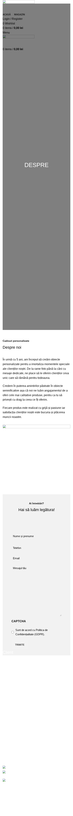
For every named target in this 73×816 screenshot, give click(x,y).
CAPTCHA (19, 621)
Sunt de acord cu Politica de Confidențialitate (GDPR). (31, 632)
